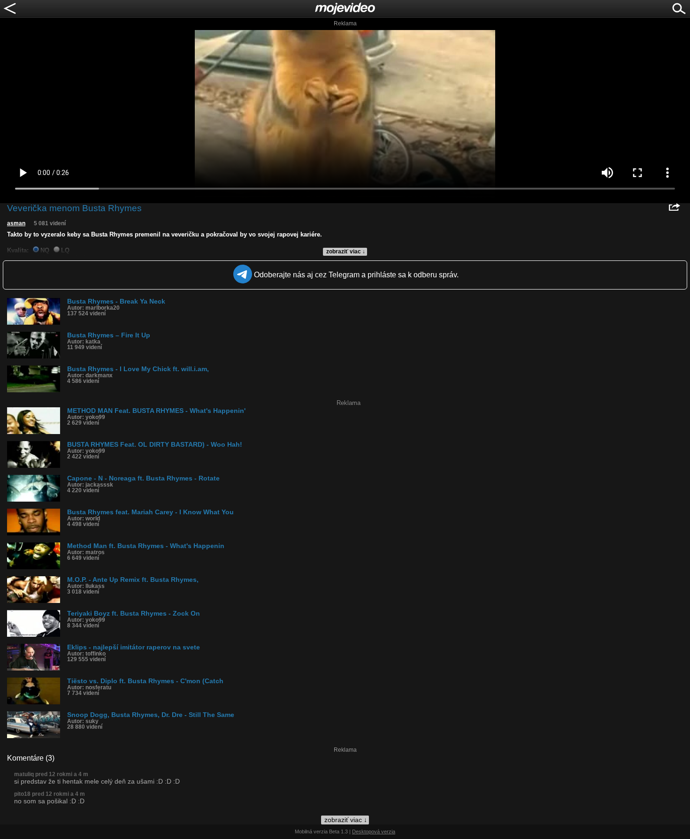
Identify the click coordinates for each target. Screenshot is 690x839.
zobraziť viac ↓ (345, 251)
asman (16, 223)
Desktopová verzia (373, 831)
